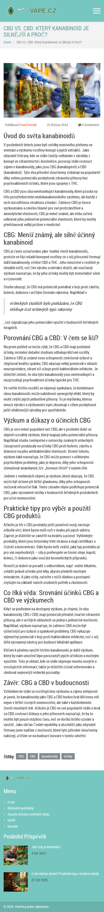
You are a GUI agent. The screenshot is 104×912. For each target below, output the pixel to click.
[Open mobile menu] (96, 11)
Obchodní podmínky (20, 808)
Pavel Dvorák (28, 124)
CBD (33, 756)
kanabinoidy (50, 756)
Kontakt (12, 826)
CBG (21, 756)
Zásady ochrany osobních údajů (28, 814)
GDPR (11, 820)
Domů (7, 42)
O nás (11, 802)
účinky (68, 756)
